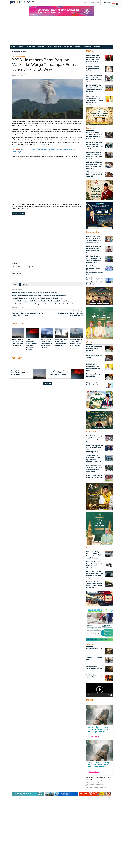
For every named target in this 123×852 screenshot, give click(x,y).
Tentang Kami (91, 781)
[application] (99, 690)
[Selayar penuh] (111, 695)
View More (47, 383)
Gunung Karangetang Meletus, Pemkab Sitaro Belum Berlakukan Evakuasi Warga (58, 372)
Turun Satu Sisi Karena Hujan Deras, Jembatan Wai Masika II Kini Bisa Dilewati (27, 313)
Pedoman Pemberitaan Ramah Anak (96, 787)
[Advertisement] (61, 31)
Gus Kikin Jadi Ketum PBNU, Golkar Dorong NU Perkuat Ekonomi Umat (34, 292)
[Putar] (89, 695)
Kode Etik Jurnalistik (91, 782)
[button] (99, 689)
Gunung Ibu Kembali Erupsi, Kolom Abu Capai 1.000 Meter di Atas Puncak (20, 372)
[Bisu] (108, 695)
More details (94, 736)
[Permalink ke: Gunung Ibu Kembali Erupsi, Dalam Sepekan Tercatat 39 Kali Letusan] (76, 333)
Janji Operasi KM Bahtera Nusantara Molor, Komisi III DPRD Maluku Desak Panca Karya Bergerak (42, 304)
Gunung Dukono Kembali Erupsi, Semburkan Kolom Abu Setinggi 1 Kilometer (46, 343)
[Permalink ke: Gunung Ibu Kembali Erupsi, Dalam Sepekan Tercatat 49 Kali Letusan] (61, 333)
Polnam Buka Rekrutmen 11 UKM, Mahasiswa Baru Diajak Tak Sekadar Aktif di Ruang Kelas (40, 301)
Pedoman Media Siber (92, 786)
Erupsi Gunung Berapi (18, 56)
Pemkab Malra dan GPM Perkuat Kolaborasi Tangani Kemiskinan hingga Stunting (37, 298)
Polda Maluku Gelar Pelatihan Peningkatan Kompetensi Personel (69, 313)
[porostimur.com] (22, 2)
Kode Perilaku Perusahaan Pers (95, 784)
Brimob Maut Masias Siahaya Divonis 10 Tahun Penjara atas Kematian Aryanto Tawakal (39, 295)
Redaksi (99, 781)
